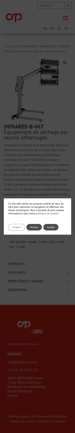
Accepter (51, 227)
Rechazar (34, 227)
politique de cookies (47, 213)
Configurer (16, 227)
